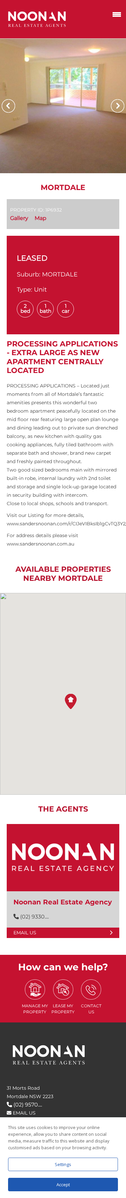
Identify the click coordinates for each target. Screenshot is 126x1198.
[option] (63, 106)
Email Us (24, 933)
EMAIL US (23, 1113)
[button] (70, 701)
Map (40, 218)
